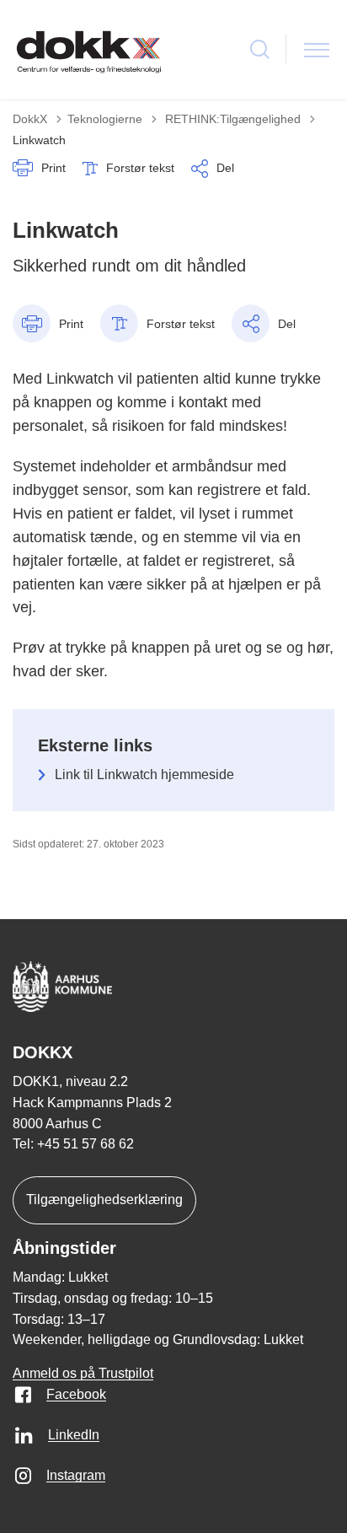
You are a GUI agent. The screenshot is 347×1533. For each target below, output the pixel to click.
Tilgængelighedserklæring (104, 1199)
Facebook (76, 1394)
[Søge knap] (260, 49)
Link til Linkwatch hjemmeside (144, 774)
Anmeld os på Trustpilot (83, 1373)
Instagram (75, 1475)
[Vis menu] (316, 49)
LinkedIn (73, 1435)
